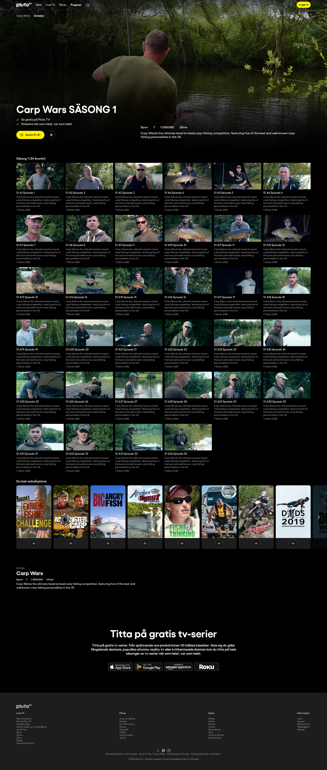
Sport (19, 732)
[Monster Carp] (71, 517)
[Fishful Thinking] (182, 517)
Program (76, 5)
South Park (22, 730)
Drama (20, 735)
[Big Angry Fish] (108, 517)
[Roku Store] (206, 667)
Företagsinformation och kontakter (122, 754)
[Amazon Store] (178, 667)
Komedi (123, 721)
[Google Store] (148, 667)
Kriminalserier (214, 730)
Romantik (124, 730)
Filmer (63, 5)
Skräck (123, 738)
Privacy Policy (159, 754)
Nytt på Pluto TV (24, 721)
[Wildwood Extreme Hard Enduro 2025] (256, 517)
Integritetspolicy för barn (178, 754)
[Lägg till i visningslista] (51, 135)
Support (301, 721)
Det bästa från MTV (26, 743)
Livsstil (211, 727)
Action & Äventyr (127, 719)
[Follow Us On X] (158, 750)
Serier (211, 713)
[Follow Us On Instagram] (169, 750)
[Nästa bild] (319, 517)
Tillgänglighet (303, 727)
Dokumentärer (126, 735)
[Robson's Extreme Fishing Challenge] (33, 517)
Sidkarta (301, 730)
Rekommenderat (24, 719)
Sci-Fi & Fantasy (127, 724)
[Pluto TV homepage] (24, 706)
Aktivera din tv (303, 724)
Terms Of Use (145, 754)
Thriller (123, 732)
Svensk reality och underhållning (31, 727)
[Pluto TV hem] (24, 5)
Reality (19, 741)
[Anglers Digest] (145, 517)
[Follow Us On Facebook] (163, 750)
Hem (39, 5)
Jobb (299, 719)
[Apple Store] (120, 667)
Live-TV (50, 5)
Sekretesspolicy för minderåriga (205, 754)
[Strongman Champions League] (219, 517)
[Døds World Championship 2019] (293, 517)
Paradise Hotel (23, 724)
